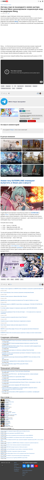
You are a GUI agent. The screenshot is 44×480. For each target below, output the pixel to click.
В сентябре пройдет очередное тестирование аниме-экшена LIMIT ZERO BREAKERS (19, 308)
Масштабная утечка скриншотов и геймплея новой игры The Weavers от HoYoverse (31, 174)
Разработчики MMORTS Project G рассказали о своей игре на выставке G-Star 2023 (19, 340)
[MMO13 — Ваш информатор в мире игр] (5, 1)
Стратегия (35, 86)
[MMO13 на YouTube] (36, 466)
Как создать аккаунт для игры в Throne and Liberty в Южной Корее (16, 371)
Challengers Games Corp (5, 88)
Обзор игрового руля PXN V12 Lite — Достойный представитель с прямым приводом (20, 373)
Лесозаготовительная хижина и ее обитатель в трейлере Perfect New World (18, 350)
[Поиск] (38, 1)
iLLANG (21, 109)
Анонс (13, 88)
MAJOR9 (17, 279)
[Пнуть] (6, 93)
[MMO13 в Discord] (32, 466)
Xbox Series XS (20, 86)
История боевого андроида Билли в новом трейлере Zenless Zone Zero (17, 361)
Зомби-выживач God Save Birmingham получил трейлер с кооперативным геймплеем (17, 449)
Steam (6, 214)
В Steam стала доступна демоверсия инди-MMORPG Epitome (12, 433)
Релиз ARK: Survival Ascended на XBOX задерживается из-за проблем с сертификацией (20, 391)
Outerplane (3, 279)
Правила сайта (25, 472)
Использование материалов (27, 470)
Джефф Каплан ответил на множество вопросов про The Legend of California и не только (32, 149)
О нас (23, 475)
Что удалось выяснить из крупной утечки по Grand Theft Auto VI (14, 317)
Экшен (12, 279)
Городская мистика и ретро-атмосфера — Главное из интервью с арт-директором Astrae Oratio (10, 149)
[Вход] (42, 1)
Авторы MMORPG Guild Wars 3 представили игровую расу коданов (13, 451)
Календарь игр (16, 469)
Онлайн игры (16, 464)
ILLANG (2, 86)
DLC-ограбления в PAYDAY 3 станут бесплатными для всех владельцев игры (15, 455)
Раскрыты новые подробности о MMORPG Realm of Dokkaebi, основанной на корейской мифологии (22, 288)
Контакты (24, 473)
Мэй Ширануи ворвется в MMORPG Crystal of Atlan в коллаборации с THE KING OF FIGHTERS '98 (21, 304)
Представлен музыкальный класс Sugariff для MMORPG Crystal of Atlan (14, 457)
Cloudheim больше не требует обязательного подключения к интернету (16, 321)
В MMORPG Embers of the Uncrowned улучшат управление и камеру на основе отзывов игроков (21, 332)
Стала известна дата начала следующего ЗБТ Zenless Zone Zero (16, 384)
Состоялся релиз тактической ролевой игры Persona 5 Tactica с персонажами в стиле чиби (21, 382)
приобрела (20, 247)
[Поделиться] (9, 93)
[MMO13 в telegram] (15, 104)
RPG (8, 279)
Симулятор (8, 86)
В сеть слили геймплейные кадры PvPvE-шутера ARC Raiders (15, 363)
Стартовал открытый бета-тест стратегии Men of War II (13, 376)
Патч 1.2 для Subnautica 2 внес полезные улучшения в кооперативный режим (17, 292)
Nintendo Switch (28, 86)
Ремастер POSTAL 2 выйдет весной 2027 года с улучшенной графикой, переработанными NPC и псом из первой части (22, 440)
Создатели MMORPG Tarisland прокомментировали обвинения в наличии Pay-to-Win (20, 343)
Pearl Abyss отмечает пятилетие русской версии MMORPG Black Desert (17, 379)
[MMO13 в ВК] (24, 466)
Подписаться (32, 121)
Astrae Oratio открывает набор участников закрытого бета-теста (14, 324)
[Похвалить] (2, 93)
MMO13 (15, 462)
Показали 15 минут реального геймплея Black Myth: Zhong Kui (14, 296)
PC (15, 86)
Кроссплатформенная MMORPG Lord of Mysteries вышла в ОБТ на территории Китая (17, 437)
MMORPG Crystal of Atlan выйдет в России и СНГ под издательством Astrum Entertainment (11, 161)
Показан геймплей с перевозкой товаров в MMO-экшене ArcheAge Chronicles (15, 431)
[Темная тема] (40, 1)
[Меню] (1, 1)
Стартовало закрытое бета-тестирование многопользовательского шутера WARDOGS (17, 435)
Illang (16, 21)
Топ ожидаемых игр (17, 467)
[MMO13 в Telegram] (28, 466)
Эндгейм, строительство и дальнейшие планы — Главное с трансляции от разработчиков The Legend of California (32, 161)
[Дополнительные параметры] (42, 93)
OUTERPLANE (34, 213)
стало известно (15, 246)
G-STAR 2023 (19, 88)
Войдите (12, 129)
